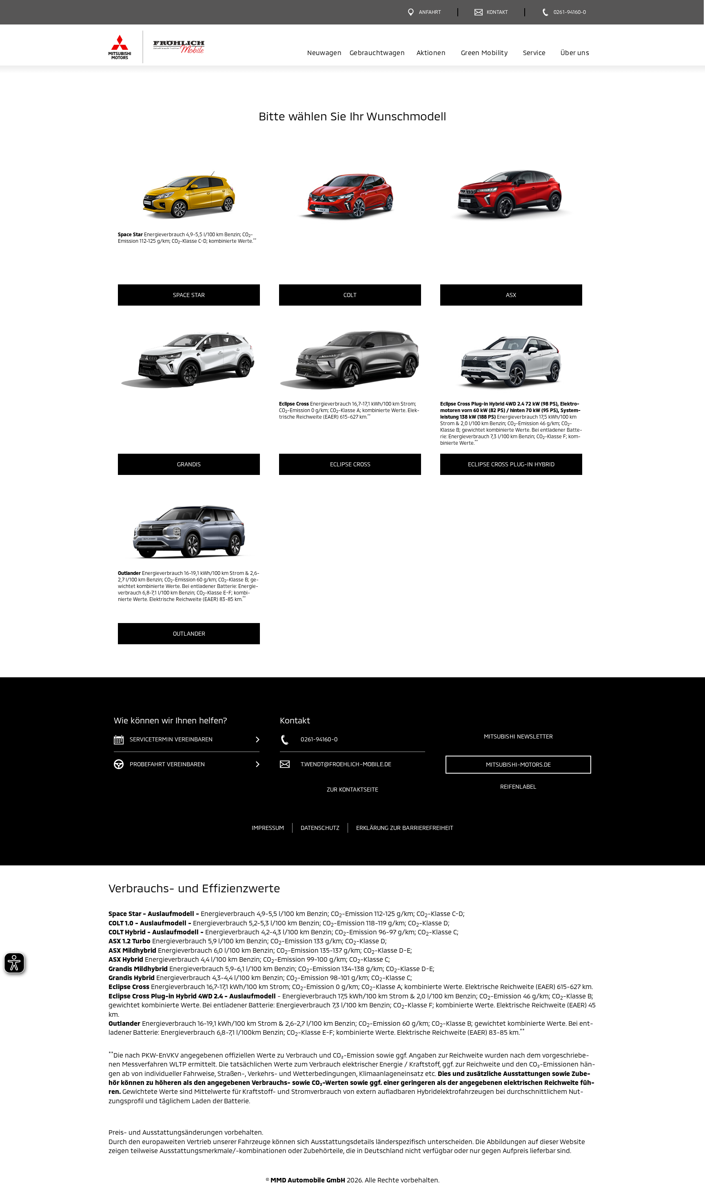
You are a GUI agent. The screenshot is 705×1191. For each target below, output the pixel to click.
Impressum (268, 827)
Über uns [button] (575, 52)
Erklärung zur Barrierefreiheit (405, 827)
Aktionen (431, 52)
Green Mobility (484, 52)
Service (534, 52)
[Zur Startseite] (169, 47)
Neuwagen (324, 52)
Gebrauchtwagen (377, 52)
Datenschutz (320, 827)
